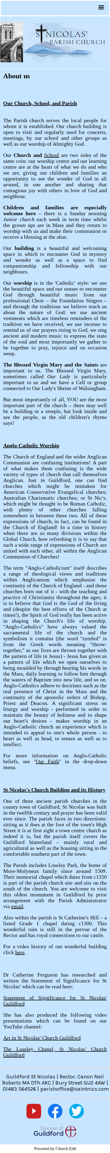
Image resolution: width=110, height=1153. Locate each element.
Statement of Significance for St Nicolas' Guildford (55, 1001)
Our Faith (47, 761)
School (51, 155)
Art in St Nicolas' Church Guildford (42, 1038)
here (20, 952)
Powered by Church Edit (55, 1148)
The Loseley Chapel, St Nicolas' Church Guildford (55, 1052)
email (17, 906)
